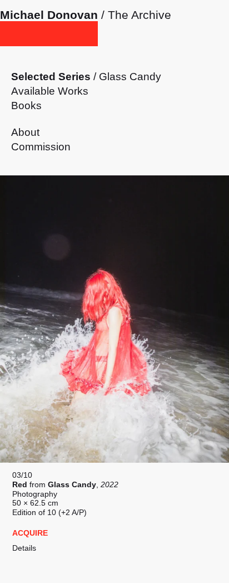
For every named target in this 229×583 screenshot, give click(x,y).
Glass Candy (130, 76)
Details (24, 547)
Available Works (49, 91)
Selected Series (51, 76)
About (25, 132)
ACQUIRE (30, 532)
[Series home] (49, 33)
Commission (41, 147)
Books (26, 105)
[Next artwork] (114, 319)
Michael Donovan (49, 15)
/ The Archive (134, 15)
